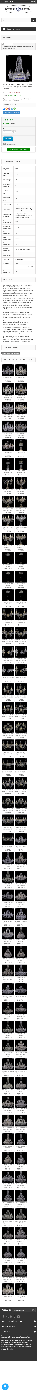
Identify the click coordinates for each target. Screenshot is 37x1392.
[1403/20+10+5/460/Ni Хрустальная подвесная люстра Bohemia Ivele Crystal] (8, 1177)
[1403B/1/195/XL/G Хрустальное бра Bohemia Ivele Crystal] (21, 670)
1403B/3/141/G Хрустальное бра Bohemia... (8, 754)
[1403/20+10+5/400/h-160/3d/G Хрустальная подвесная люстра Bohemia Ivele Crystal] (8, 1139)
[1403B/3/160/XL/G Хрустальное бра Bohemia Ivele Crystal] (8, 764)
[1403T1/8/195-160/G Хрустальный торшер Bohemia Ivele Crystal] (21, 558)
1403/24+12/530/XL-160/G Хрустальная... (8, 1241)
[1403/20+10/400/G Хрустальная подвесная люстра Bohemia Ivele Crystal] (21, 1064)
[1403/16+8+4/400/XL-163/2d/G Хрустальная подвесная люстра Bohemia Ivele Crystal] (21, 952)
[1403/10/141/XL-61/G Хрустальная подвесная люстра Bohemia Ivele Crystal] (21, 1289)
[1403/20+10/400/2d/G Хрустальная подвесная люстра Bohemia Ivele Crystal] (8, 1064)
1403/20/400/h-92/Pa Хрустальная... (8, 997)
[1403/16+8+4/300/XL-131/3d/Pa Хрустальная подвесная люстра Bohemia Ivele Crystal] (8, 952)
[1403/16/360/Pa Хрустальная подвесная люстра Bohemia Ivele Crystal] (21, 877)
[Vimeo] (14, 1316)
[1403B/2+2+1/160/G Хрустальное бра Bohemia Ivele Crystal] (8, 727)
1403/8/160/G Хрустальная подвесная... (21, 397)
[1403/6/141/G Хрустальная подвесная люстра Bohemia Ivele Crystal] (21, 408)
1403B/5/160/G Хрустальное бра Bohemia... (8, 829)
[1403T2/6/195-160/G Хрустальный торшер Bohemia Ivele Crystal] (21, 577)
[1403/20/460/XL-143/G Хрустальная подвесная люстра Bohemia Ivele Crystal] (8, 1027)
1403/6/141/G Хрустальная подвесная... (21, 416)
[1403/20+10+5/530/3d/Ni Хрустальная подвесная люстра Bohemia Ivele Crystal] (21, 1177)
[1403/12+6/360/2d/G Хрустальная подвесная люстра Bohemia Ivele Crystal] (21, 858)
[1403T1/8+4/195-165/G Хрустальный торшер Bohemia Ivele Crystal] (8, 577)
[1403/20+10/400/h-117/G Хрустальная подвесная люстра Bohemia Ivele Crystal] (8, 1083)
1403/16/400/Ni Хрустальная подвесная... (8, 904)
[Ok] (33, 1310)
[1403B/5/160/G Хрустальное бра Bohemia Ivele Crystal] (8, 820)
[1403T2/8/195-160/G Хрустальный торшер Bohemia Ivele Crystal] (8, 595)
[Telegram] (12, 109)
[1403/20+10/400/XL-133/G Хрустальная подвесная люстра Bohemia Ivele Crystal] (21, 1083)
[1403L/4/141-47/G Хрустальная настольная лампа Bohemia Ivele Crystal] (21, 502)
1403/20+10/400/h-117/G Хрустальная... (8, 1091)
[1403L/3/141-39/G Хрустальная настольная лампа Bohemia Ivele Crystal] (21, 483)
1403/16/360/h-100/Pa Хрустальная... (8, 885)
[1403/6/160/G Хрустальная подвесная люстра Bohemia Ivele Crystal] (8, 389)
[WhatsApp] (14, 109)
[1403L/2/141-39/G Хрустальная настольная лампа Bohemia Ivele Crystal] (8, 483)
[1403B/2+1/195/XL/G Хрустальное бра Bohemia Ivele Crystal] (21, 708)
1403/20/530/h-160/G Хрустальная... (21, 1035)
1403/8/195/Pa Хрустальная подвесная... (21, 435)
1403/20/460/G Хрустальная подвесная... (20, 1016)
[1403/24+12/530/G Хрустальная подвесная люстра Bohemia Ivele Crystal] (8, 1214)
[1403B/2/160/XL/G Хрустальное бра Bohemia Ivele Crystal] (8, 633)
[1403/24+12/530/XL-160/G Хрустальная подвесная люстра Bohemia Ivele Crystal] (8, 1233)
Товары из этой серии (18, 149)
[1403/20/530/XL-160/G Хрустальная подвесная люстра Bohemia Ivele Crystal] (8, 1046)
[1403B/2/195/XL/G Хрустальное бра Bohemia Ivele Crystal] (21, 633)
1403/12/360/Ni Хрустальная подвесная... (21, 847)
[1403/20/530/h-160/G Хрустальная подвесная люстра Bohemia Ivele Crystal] (21, 1027)
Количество (7, 129)
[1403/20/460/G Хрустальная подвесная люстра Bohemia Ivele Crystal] (21, 1008)
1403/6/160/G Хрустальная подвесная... (8, 397)
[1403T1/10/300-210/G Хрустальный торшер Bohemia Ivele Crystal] (8, 558)
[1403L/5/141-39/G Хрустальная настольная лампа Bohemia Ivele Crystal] (8, 520)
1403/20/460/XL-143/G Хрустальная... (8, 1035)
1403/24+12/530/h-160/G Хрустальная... (21, 1222)
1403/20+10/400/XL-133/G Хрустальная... (21, 1091)
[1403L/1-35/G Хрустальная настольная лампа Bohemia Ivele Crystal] (21, 464)
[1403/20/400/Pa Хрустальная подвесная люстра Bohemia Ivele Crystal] (21, 989)
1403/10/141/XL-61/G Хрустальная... (21, 1297)
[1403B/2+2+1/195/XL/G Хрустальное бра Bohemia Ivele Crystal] (21, 727)
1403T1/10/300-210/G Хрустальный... (8, 566)
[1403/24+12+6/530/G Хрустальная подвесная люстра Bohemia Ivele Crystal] (21, 1271)
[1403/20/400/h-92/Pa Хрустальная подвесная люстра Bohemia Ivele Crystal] (8, 989)
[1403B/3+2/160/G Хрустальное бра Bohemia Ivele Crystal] (8, 783)
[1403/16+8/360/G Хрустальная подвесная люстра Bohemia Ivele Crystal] (21, 895)
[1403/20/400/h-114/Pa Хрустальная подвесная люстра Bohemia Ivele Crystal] (21, 970)
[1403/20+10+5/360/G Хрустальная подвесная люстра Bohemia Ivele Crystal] (8, 1102)
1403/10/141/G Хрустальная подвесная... (7, 1297)
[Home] (2, 44)
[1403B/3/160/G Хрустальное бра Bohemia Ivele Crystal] (21, 745)
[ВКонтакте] (4, 109)
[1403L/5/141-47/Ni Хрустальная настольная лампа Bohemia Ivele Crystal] (21, 520)
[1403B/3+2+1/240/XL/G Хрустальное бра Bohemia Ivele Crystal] (21, 802)
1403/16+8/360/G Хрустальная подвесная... (21, 904)
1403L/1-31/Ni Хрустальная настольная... (8, 472)
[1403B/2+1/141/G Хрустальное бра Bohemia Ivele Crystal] (8, 689)
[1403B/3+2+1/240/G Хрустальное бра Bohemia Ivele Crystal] (8, 802)
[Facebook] (3, 1316)
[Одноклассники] (7, 109)
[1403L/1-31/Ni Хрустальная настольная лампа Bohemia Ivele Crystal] (8, 464)
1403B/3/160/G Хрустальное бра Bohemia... (21, 754)
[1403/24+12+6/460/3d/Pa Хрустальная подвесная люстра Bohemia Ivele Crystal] (21, 1233)
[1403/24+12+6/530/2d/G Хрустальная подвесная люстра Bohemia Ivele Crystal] (8, 1271)
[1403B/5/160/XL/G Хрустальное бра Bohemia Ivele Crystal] (21, 820)
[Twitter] (7, 1316)
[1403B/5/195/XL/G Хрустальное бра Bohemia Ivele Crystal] (8, 839)
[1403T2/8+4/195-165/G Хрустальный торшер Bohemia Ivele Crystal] (21, 595)
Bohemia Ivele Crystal (14, 95)
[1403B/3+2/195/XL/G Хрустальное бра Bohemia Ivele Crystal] (21, 783)
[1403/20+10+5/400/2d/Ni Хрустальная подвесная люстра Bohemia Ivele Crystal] (21, 1102)
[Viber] (9, 109)
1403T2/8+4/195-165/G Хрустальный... (21, 603)
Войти (33, 1)
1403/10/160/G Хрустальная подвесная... (20, 378)
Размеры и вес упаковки (11, 112)
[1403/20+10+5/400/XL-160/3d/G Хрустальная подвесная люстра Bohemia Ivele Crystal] (8, 1158)
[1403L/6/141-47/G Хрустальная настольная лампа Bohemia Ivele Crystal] (21, 539)
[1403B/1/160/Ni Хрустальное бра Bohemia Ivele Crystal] (21, 652)
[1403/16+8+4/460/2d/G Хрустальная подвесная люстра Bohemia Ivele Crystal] (8, 970)
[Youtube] (11, 1316)
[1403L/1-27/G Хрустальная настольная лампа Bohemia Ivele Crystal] (21, 445)
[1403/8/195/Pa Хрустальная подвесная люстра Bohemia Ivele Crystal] (21, 427)
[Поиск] (33, 20)
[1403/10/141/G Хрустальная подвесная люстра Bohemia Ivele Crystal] (8, 1289)
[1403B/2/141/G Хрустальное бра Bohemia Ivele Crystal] (8, 614)
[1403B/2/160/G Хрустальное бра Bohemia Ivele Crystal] (21, 614)
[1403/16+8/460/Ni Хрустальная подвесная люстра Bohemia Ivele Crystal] (8, 914)
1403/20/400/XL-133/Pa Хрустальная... (8, 1016)
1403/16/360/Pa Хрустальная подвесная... (21, 885)
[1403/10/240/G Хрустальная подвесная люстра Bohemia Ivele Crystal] (8, 370)
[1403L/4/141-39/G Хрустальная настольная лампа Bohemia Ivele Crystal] (8, 502)
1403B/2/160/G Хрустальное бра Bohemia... (21, 622)
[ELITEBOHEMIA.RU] (18, 9)
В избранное (11, 144)
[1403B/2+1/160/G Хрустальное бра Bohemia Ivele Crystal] (21, 689)
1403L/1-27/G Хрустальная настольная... (21, 453)
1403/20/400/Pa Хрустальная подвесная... (21, 997)
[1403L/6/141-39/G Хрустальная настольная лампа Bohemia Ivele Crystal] (8, 539)
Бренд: (5, 95)
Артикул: (6, 93)
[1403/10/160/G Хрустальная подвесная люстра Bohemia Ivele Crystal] (21, 370)
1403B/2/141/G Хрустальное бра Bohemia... (8, 622)
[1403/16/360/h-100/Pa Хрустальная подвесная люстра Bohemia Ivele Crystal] (8, 877)
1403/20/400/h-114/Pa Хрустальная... (21, 979)
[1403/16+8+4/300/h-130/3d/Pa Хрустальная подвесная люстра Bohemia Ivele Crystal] (21, 933)
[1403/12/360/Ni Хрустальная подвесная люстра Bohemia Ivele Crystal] (21, 839)
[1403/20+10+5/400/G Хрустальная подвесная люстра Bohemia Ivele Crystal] (21, 1121)
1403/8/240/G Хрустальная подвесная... (8, 453)
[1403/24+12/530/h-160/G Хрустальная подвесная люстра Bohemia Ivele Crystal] (21, 1214)
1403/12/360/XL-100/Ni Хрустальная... (8, 866)
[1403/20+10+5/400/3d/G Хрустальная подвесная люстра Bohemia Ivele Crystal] (8, 1121)
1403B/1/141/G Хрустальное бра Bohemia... (8, 660)
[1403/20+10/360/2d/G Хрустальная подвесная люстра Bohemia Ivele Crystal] (21, 1046)
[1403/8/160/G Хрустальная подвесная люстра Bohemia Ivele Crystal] (21, 389)
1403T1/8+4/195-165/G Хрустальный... (8, 585)
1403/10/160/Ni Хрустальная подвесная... (8, 416)
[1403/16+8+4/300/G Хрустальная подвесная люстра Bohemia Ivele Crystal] (8, 933)
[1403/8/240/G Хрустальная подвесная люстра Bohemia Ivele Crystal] (8, 445)
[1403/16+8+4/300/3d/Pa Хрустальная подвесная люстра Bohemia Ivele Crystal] (21, 914)
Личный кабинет (8, 1326)
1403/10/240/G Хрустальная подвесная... (7, 378)
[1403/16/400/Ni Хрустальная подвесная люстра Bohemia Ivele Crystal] (8, 895)
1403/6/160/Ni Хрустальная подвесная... (8, 435)
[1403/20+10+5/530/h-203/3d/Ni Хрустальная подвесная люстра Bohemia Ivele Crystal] (8, 1196)
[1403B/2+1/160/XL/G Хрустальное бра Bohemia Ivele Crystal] (8, 708)
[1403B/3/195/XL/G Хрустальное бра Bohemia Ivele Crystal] (21, 764)
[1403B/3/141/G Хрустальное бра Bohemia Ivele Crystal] (8, 745)
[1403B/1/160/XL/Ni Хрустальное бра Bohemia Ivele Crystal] (8, 670)
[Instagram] (18, 1316)
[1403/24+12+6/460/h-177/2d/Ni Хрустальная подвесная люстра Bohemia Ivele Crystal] (8, 1252)
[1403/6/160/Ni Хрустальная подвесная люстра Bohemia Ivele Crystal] (8, 427)
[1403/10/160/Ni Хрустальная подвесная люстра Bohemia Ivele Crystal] (8, 408)
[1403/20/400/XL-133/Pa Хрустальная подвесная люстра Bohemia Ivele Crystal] (8, 1008)
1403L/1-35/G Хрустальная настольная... (21, 472)
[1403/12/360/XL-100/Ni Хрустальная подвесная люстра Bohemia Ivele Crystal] (8, 858)
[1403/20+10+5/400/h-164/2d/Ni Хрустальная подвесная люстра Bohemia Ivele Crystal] (21, 1139)
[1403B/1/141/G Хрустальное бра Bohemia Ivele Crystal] (8, 652)
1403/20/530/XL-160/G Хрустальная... (8, 1054)
